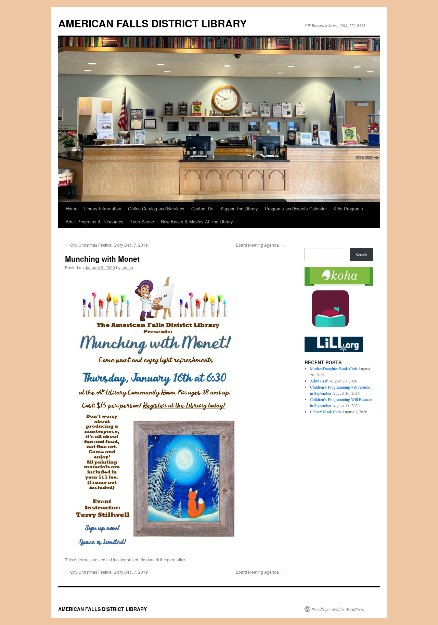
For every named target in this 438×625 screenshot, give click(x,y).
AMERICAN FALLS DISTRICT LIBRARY (152, 23)
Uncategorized (124, 559)
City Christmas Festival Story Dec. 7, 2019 (106, 245)
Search (361, 254)
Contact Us (202, 208)
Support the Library (239, 208)
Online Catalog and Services (156, 208)
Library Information (102, 208)
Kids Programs (348, 208)
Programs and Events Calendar (296, 208)
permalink (176, 559)
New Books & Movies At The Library (197, 221)
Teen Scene (142, 221)
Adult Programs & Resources (95, 221)
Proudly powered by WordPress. (337, 609)
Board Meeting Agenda (260, 245)
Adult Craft (319, 380)
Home (71, 208)
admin (127, 267)
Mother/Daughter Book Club (333, 368)
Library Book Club (325, 411)
